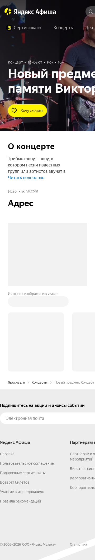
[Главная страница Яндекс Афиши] (7, 11)
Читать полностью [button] (26, 177)
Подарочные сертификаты (23, 393)
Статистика (78, 465)
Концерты (40, 303)
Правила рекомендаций (20, 422)
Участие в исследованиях (22, 412)
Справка (7, 374)
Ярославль (16, 303)
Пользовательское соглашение (27, 384)
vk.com (32, 191)
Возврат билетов (15, 403)
